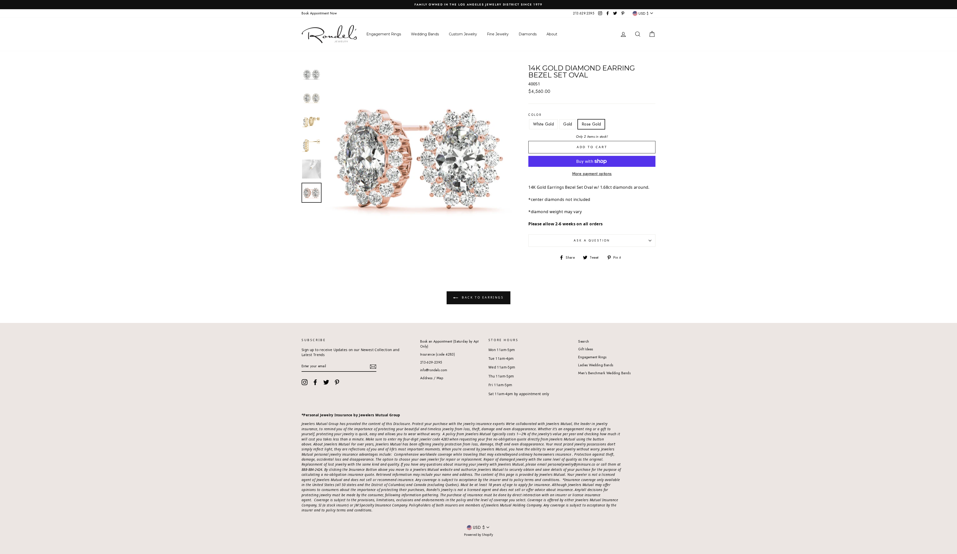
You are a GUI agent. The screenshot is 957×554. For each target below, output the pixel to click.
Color (535, 115)
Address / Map (431, 377)
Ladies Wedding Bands (595, 365)
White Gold (543, 124)
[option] (478, 4)
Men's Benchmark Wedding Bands (604, 372)
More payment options (592, 174)
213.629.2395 (583, 13)
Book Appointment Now (319, 13)
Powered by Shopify (478, 535)
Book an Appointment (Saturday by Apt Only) (449, 344)
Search (583, 341)
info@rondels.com (433, 370)
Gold (567, 124)
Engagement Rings (592, 357)
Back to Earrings (482, 297)
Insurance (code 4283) (437, 354)
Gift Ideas (585, 349)
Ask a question (592, 240)
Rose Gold (591, 124)
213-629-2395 (431, 362)
